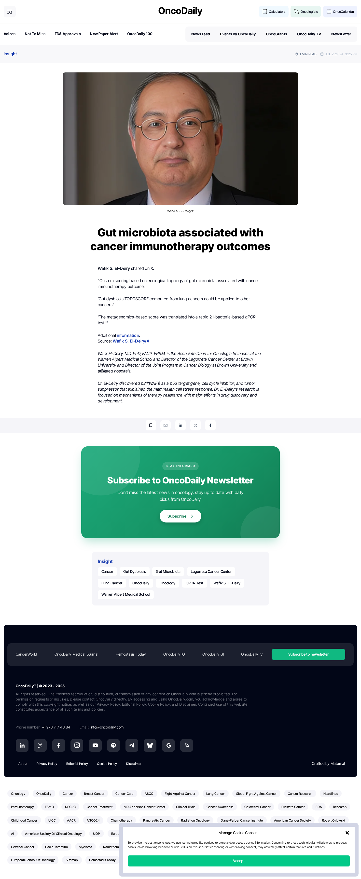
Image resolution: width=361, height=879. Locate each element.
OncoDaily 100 (140, 33)
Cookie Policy (107, 764)
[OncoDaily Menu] (10, 12)
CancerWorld (26, 654)
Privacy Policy (47, 764)
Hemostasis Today (131, 654)
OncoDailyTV (251, 654)
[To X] (195, 425)
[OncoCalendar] (329, 11)
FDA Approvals (68, 33)
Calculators (277, 12)
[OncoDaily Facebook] (58, 745)
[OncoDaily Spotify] (113, 745)
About (22, 764)
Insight (10, 53)
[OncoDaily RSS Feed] (186, 745)
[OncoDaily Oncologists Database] (296, 11)
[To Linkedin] (180, 425)
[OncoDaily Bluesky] (150, 745)
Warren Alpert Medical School (125, 594)
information (128, 335)
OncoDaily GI (213, 654)
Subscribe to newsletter (308, 654)
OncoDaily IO (174, 654)
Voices (9, 33)
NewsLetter (341, 34)
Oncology (168, 583)
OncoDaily (140, 583)
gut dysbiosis (134, 571)
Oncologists (309, 12)
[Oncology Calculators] (265, 11)
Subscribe (176, 516)
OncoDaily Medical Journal (76, 654)
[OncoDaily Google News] (168, 745)
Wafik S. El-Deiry (227, 583)
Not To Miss (35, 33)
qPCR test (194, 583)
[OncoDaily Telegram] (131, 745)
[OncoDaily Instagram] (76, 745)
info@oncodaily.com (107, 727)
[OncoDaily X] (40, 745)
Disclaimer (133, 764)
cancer (107, 571)
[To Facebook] (210, 425)
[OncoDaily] (180, 11)
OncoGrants (276, 34)
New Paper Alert (104, 33)
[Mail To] (165, 425)
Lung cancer (111, 583)
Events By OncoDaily (238, 34)
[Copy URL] (151, 425)
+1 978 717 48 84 (56, 727)
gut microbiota (168, 571)
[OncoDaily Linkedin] (22, 745)
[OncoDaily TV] (95, 745)
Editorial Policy (77, 764)
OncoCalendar (343, 12)
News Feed (200, 34)
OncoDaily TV (309, 34)
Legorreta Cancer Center (211, 571)
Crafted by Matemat (328, 763)
